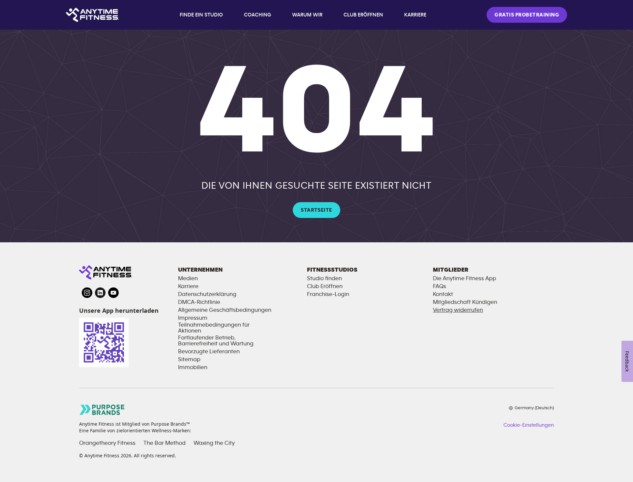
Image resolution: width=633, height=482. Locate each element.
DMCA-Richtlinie (199, 302)
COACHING (257, 14)
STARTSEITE (316, 210)
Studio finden (324, 278)
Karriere (188, 286)
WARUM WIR (307, 14)
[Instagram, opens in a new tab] (87, 292)
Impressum (192, 318)
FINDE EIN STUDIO (201, 14)
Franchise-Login (328, 294)
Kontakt (443, 294)
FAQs (439, 286)
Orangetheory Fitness (107, 443)
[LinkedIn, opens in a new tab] (100, 292)
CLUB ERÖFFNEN (363, 14)
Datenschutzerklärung (207, 294)
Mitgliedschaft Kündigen (465, 302)
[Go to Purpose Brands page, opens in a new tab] (102, 409)
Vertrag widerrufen (458, 310)
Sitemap (189, 359)
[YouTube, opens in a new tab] (113, 292)
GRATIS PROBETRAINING (527, 14)
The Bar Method (164, 443)
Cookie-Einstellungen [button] (528, 425)
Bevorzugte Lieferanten (209, 352)
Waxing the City (214, 443)
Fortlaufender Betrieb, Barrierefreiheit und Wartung (216, 341)
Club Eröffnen (325, 286)
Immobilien (192, 367)
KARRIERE (415, 14)
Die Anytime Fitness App (464, 278)
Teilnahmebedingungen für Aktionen (214, 328)
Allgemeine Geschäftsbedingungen (224, 310)
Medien (188, 278)
